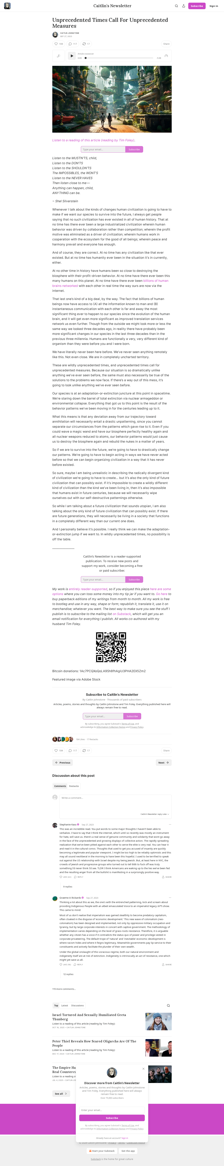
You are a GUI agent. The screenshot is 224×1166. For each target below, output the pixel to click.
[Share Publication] (183, 6)
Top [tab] (56, 1005)
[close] (143, 1068)
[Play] (72, 56)
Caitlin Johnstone (69, 33)
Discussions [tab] (77, 1005)
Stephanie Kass (68, 824)
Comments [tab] (60, 786)
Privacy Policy (136, 1128)
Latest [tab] (64, 1005)
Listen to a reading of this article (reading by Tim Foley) (93, 140)
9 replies (67, 886)
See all (59, 1093)
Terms (121, 1142)
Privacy (112, 1142)
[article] (112, 1023)
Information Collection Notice (111, 1128)
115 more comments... (64, 989)
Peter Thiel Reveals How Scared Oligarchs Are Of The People (94, 1043)
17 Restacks (92, 739)
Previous (65, 762)
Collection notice (136, 1142)
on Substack (122, 614)
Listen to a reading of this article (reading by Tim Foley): (83, 1023)
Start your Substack (103, 1150)
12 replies (68, 974)
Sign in (214, 6)
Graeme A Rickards (70, 897)
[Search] (176, 6)
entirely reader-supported (88, 589)
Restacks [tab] (74, 786)
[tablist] (66, 786)
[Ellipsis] (170, 824)
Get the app (128, 1150)
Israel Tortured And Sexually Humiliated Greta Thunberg (89, 1017)
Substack (96, 1159)
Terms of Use (128, 1125)
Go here (161, 594)
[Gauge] (166, 56)
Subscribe (197, 6)
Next (161, 762)
